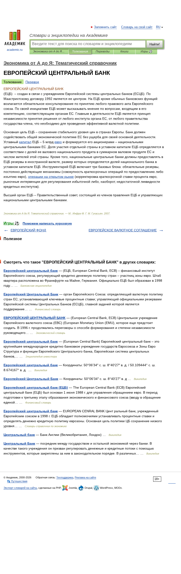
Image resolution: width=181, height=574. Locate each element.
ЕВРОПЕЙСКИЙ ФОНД (28, 230)
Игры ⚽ (146, 51)
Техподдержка (64, 477)
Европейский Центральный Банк (31, 294)
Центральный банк (19, 435)
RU (158, 27)
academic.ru (15, 49)
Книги (124, 51)
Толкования (80, 51)
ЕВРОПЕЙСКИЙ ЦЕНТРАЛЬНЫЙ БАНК (35, 318)
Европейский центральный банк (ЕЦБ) (36, 387)
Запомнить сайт (106, 27)
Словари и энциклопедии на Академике (68, 35)
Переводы (103, 51)
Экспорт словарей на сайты (20, 487)
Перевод (32, 82)
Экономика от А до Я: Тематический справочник (49, 51)
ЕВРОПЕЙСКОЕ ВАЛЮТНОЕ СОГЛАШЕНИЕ (123, 230)
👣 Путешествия (17, 481)
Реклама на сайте (85, 477)
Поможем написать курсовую (47, 223)
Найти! (154, 44)
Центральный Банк (19, 443)
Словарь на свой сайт (136, 27)
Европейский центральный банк (31, 270)
